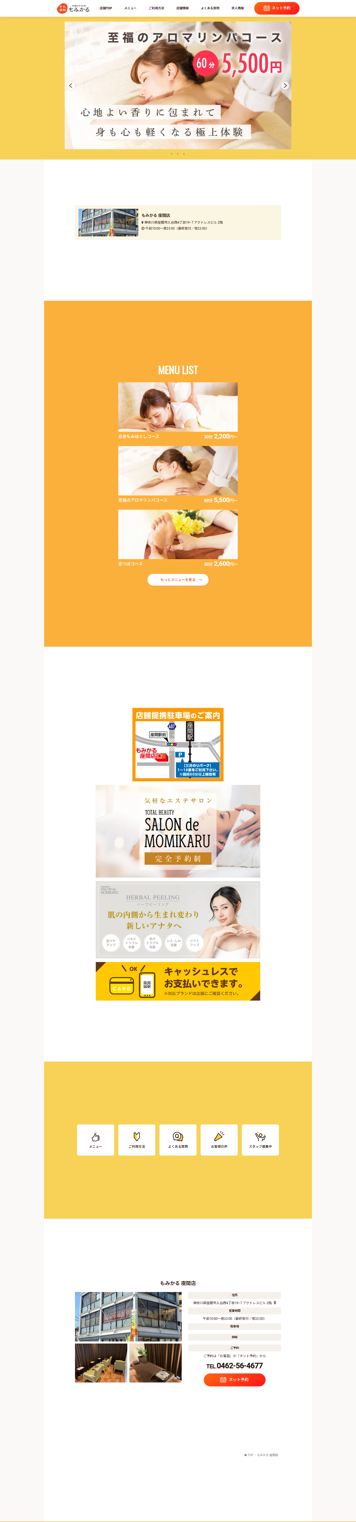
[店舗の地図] (274, 1303)
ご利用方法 (156, 8)
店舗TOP (106, 8)
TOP (250, 1455)
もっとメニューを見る (178, 580)
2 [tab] (178, 154)
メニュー (130, 8)
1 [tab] (172, 154)
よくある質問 (210, 8)
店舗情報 (182, 8)
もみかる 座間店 (267, 1455)
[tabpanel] (178, 85)
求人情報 (238, 8)
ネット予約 (281, 8)
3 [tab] (184, 154)
